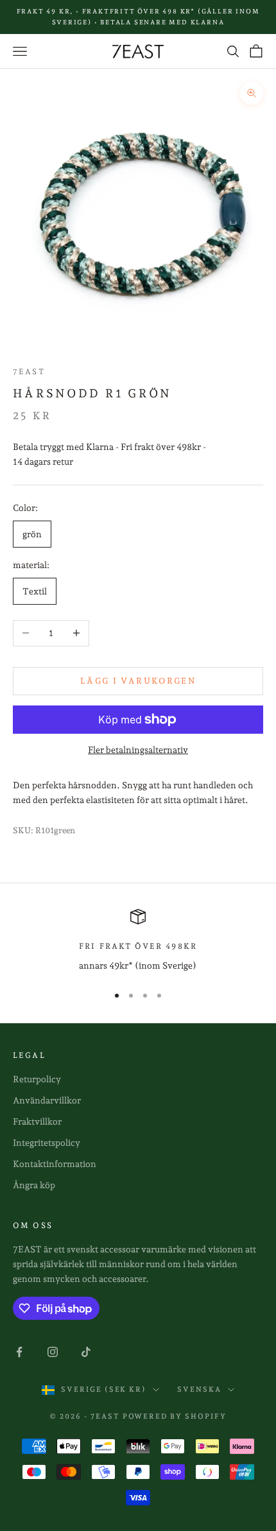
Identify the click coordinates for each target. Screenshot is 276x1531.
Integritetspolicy (46, 1142)
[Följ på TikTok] (86, 1351)
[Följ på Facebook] (19, 1351)
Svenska (199, 1389)
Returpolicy (37, 1079)
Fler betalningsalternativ (138, 750)
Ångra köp (34, 1185)
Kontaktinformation (54, 1164)
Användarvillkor (47, 1100)
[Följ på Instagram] (52, 1351)
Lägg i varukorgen (138, 681)
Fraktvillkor (37, 1121)
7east (29, 371)
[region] (138, 941)
